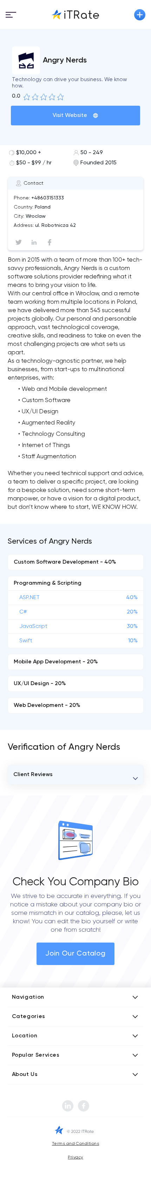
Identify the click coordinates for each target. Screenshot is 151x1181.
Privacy (75, 1157)
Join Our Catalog (75, 953)
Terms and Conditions (75, 1144)
